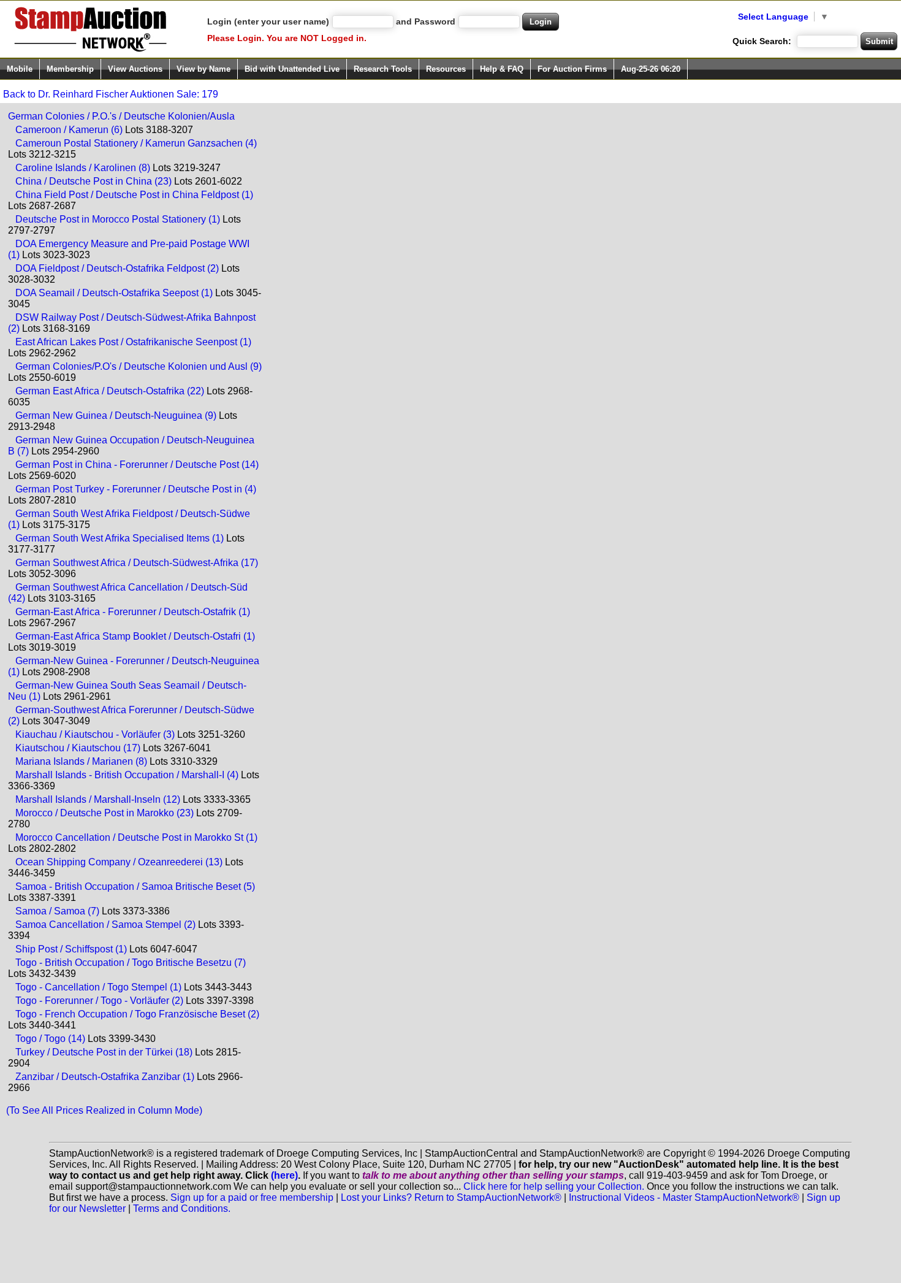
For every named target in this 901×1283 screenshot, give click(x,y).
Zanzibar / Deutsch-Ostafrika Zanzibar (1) (104, 1076)
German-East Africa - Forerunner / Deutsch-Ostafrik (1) (132, 612)
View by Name (203, 69)
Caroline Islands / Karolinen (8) (82, 168)
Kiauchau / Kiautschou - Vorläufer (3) (95, 734)
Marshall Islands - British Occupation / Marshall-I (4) (126, 775)
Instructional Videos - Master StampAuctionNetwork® (684, 1197)
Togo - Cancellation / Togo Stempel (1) (98, 987)
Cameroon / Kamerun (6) (69, 129)
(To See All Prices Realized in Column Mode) (104, 1110)
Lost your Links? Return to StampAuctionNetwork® (451, 1197)
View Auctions (135, 69)
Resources (446, 69)
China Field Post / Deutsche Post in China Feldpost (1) (134, 195)
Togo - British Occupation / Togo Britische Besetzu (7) (130, 962)
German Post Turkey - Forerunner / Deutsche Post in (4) (135, 489)
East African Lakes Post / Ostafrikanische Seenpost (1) (133, 342)
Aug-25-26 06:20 (650, 69)
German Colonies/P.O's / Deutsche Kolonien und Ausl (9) (138, 366)
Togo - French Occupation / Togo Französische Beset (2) (137, 1014)
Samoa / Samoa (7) (57, 911)
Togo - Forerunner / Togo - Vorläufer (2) (99, 1000)
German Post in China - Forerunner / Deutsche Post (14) (137, 464)
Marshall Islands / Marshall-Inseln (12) (97, 799)
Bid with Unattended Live (292, 69)
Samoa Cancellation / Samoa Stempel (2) (105, 924)
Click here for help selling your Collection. (553, 1186)
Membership (70, 69)
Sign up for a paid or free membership (251, 1197)
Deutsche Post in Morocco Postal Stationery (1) (117, 219)
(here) (284, 1175)
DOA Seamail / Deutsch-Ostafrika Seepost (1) (114, 293)
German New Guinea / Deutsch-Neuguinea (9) (115, 415)
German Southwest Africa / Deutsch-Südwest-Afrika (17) (136, 562)
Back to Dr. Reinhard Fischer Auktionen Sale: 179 (110, 94)
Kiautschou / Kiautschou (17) (77, 748)
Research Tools (383, 69)
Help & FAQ (501, 69)
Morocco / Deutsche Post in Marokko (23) (104, 813)
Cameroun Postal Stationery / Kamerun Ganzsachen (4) (136, 143)
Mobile (19, 69)
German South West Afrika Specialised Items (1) (119, 538)
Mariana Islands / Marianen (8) (81, 761)
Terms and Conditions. (181, 1208)
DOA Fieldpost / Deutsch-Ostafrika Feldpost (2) (117, 268)
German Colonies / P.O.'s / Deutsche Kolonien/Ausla (121, 116)
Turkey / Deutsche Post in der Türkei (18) (103, 1052)
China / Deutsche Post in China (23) (93, 181)
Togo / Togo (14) (50, 1038)
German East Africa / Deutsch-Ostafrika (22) (109, 391)
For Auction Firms (572, 69)
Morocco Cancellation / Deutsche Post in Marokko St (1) (136, 837)
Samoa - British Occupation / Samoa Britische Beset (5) (135, 886)
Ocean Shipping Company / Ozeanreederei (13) (118, 862)
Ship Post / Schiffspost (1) (71, 949)
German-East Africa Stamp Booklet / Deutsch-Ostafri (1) (135, 636)
